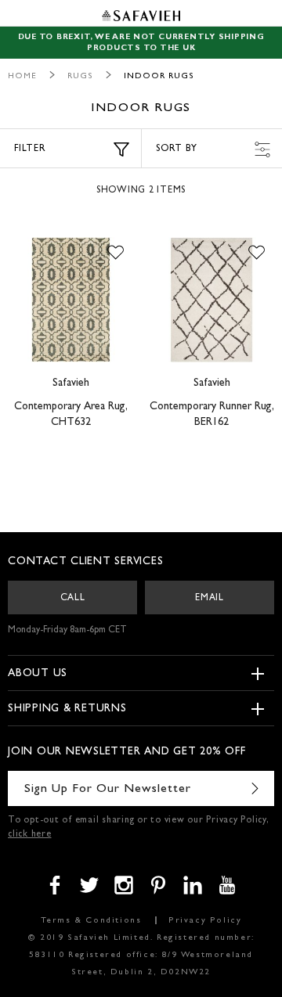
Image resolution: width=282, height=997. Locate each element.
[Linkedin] (192, 885)
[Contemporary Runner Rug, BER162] (211, 299)
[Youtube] (227, 885)
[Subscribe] (254, 788)
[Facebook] (54, 885)
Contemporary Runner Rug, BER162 (212, 414)
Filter (30, 149)
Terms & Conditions (91, 920)
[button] (115, 252)
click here (30, 835)
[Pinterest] (158, 885)
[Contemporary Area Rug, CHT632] (70, 299)
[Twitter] (89, 885)
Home (22, 76)
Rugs (80, 76)
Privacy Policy (204, 920)
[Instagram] (123, 885)
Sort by (176, 149)
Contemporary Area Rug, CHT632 (71, 414)
